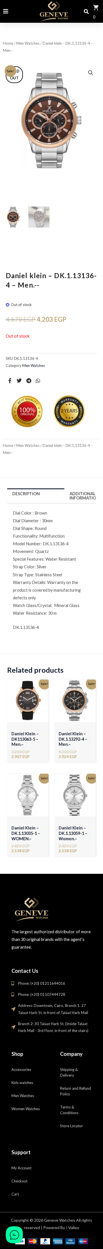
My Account (21, 1168)
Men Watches (27, 43)
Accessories (21, 1069)
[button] (91, 73)
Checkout (19, 1181)
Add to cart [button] (27, 718)
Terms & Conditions (69, 1110)
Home (8, 43)
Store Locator (71, 1126)
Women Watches (25, 1108)
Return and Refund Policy (75, 1091)
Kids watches (22, 1082)
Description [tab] (26, 493)
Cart (15, 1194)
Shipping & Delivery (69, 1072)
